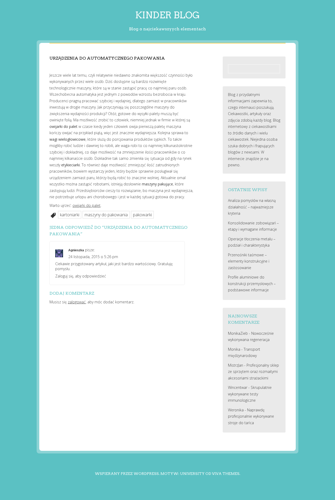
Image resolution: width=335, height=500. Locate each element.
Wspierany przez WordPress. (127, 473)
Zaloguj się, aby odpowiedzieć (80, 276)
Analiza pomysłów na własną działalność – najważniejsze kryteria (252, 207)
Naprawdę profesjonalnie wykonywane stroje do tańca (251, 416)
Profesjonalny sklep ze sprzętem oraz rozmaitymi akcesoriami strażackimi (253, 371)
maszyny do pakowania (106, 215)
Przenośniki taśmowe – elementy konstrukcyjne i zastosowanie (248, 261)
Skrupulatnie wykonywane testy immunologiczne (250, 394)
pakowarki (142, 215)
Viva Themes (225, 473)
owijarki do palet (86, 205)
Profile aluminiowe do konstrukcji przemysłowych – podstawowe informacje (252, 283)
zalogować (77, 301)
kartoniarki (69, 215)
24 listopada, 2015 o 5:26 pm (93, 256)
